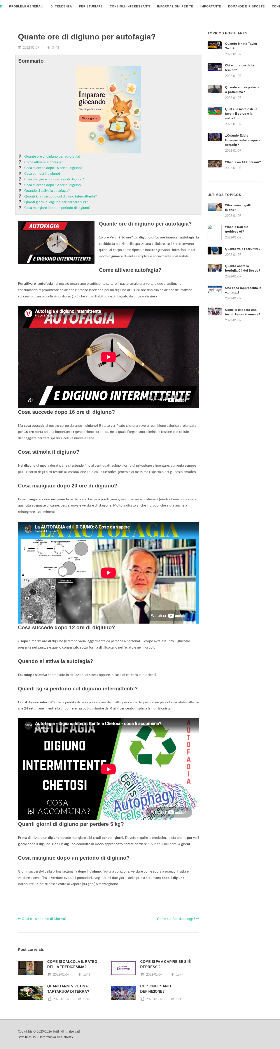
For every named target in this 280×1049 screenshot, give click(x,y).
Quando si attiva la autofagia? (47, 190)
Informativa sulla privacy (56, 1037)
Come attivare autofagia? (43, 162)
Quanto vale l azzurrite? (243, 249)
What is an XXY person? (243, 162)
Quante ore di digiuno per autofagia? (52, 156)
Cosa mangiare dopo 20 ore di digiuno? (54, 179)
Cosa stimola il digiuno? (42, 173)
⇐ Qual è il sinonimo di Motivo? (42, 919)
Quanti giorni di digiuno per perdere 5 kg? (56, 202)
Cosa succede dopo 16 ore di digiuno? (53, 168)
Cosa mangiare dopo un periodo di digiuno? (57, 208)
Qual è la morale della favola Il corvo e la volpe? (241, 113)
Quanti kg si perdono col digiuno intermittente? (60, 196)
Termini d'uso (27, 1037)
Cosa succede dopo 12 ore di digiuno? (53, 185)
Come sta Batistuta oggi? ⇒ (178, 919)
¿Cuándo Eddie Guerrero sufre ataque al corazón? (243, 140)
